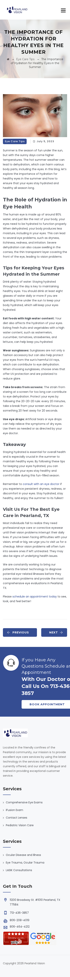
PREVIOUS (20, 632)
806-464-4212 (20, 927)
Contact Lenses (16, 818)
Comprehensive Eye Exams (24, 802)
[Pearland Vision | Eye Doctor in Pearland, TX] (17, 10)
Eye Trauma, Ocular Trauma (25, 862)
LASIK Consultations (19, 870)
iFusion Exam (14, 810)
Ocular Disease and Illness (23, 855)
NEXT (53, 632)
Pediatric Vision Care (20, 825)
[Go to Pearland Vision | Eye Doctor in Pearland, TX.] (8, 59)
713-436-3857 (19, 913)
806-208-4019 (19, 920)
